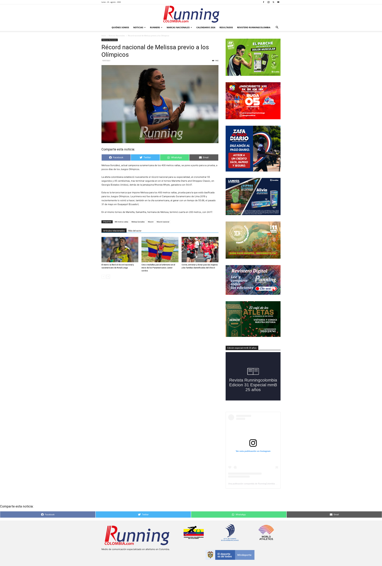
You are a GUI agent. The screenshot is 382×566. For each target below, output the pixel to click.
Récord (150, 222)
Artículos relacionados (114, 231)
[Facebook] (263, 2)
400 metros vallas (121, 222)
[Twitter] (273, 2)
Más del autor (134, 231)
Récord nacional (163, 222)
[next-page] (108, 277)
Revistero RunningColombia (253, 27)
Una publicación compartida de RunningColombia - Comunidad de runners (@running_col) (271, 483)
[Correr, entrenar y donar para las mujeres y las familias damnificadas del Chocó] (200, 249)
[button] (277, 27)
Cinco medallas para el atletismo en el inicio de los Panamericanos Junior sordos (158, 268)
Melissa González (138, 222)
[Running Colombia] (191, 14)
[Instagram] (268, 2)
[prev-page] (103, 277)
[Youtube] (278, 2)
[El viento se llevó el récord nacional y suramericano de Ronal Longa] (119, 249)
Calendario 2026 (205, 27)
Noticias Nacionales (117, 35)
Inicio (103, 35)
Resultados (226, 27)
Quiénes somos (120, 27)
